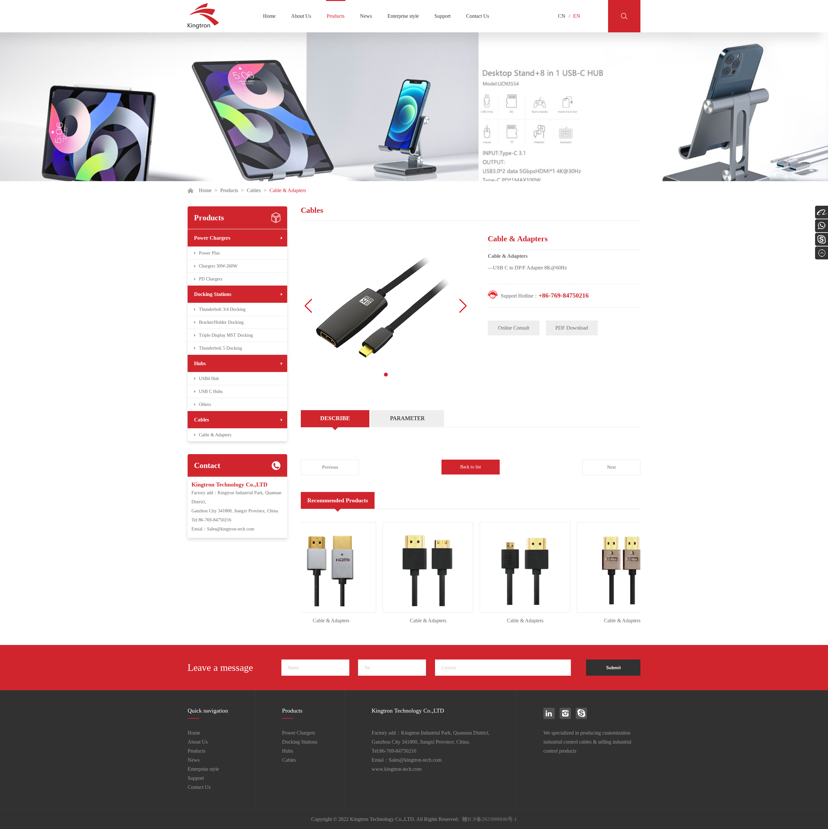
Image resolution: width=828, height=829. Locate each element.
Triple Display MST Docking (226, 335)
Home (269, 16)
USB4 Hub (209, 378)
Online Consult (513, 328)
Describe (335, 418)
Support (442, 16)
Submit (613, 667)
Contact (207, 465)
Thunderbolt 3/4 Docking (222, 309)
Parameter (407, 418)
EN (576, 16)
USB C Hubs (211, 391)
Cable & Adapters (215, 434)
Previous (330, 467)
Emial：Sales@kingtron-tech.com (222, 529)
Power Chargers (212, 238)
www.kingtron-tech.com (396, 769)
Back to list (470, 466)
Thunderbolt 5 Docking (220, 348)
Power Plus (209, 253)
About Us (301, 16)
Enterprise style (403, 16)
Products (335, 16)
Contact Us (477, 16)
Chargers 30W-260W (218, 266)
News (366, 16)
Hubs (200, 363)
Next (611, 467)
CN (561, 16)
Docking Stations (212, 294)
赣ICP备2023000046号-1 (489, 819)
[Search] (624, 16)
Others (205, 404)
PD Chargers (210, 279)
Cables (254, 190)
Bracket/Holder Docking (221, 322)
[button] (463, 306)
